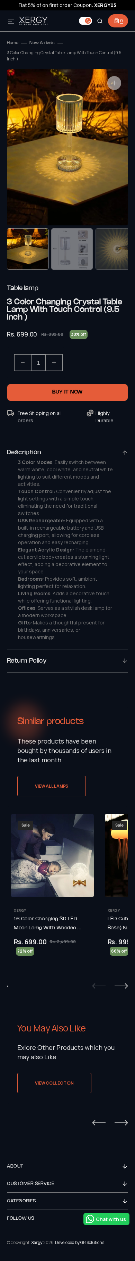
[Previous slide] (99, 986)
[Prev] (99, 1123)
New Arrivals (42, 43)
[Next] (121, 1123)
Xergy (37, 1243)
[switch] (85, 21)
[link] (52, 894)
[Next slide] (121, 986)
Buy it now (67, 392)
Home (12, 43)
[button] (11, 21)
